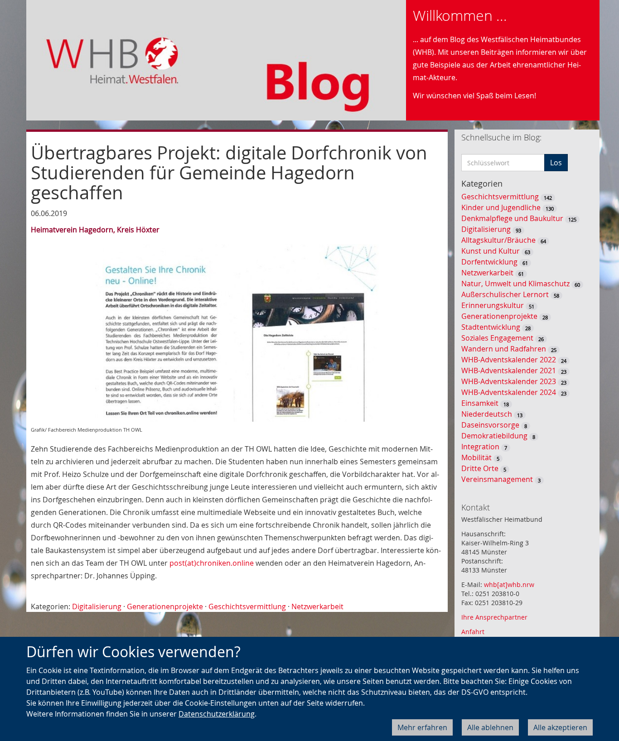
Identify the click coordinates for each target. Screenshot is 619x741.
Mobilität (476, 457)
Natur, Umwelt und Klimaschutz (515, 284)
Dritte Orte (479, 468)
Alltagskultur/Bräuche (498, 240)
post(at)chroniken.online (211, 563)
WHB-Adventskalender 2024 (508, 392)
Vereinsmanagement (497, 479)
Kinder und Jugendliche (501, 207)
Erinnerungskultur (492, 305)
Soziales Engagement (497, 338)
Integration (480, 447)
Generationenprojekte (165, 606)
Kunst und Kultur (490, 251)
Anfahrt (472, 631)
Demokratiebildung (494, 436)
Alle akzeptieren (560, 727)
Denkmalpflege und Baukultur (512, 218)
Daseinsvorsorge (490, 425)
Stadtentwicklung (490, 327)
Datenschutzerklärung (217, 714)
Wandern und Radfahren (503, 349)
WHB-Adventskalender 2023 (508, 381)
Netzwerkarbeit (317, 606)
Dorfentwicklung (489, 262)
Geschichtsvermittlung (247, 606)
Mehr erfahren (422, 727)
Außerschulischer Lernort (505, 294)
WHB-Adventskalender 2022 (508, 360)
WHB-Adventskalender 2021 (508, 370)
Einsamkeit (479, 403)
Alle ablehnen (490, 727)
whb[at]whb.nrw (509, 584)
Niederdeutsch (486, 414)
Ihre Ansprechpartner (494, 617)
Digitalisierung (96, 606)
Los (556, 163)
